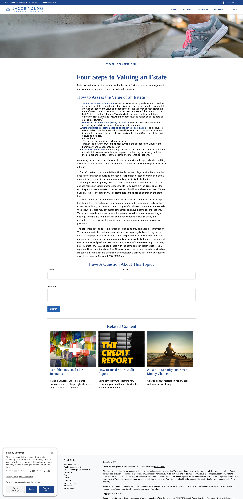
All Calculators (69, 488)
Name (50, 269)
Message (52, 286)
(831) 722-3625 (49, 3)
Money (66, 478)
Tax (65, 475)
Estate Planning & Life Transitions (77, 470)
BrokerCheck (159, 467)
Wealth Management (72, 467)
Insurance (68, 472)
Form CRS (112, 462)
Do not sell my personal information (144, 489)
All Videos (68, 486)
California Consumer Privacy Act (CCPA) (186, 486)
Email (125, 269)
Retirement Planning (72, 464)
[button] (174, 9)
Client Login (230, 3)
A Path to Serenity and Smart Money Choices (167, 372)
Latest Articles (70, 483)
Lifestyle (67, 480)
